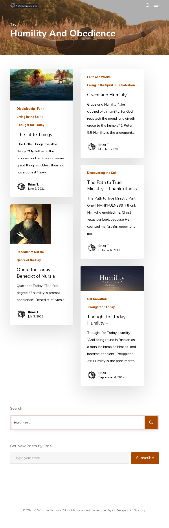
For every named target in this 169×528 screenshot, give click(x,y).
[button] (156, 5)
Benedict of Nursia (30, 252)
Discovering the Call (102, 173)
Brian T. (33, 184)
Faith (40, 108)
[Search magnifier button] (151, 422)
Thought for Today (30, 125)
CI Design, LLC (122, 510)
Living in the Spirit (30, 117)
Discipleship (26, 108)
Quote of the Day (29, 260)
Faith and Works (99, 77)
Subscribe (145, 458)
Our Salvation (125, 85)
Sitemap (140, 510)
